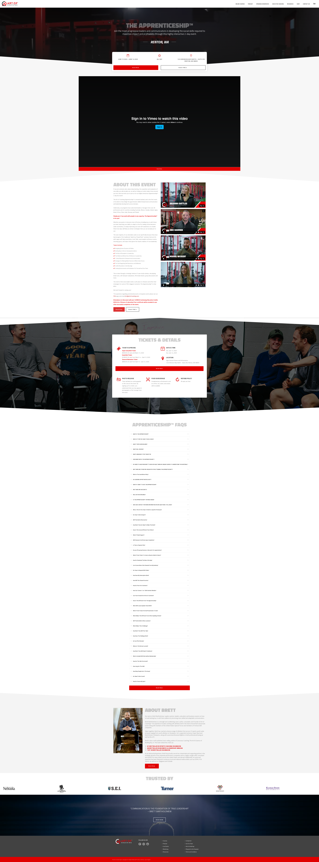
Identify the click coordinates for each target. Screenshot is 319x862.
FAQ (114, 296)
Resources (290, 4)
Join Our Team (189, 843)
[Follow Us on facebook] (139, 844)
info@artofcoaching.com (132, 296)
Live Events (166, 846)
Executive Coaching (278, 4)
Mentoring (165, 849)
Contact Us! (306, 4)
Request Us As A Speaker (192, 849)
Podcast (250, 4)
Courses (165, 841)
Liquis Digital (147, 859)
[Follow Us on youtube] (147, 844)
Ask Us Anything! (190, 846)
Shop (298, 4)
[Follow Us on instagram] (143, 844)
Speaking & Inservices (262, 4)
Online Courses (240, 4)
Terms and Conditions (191, 852)
